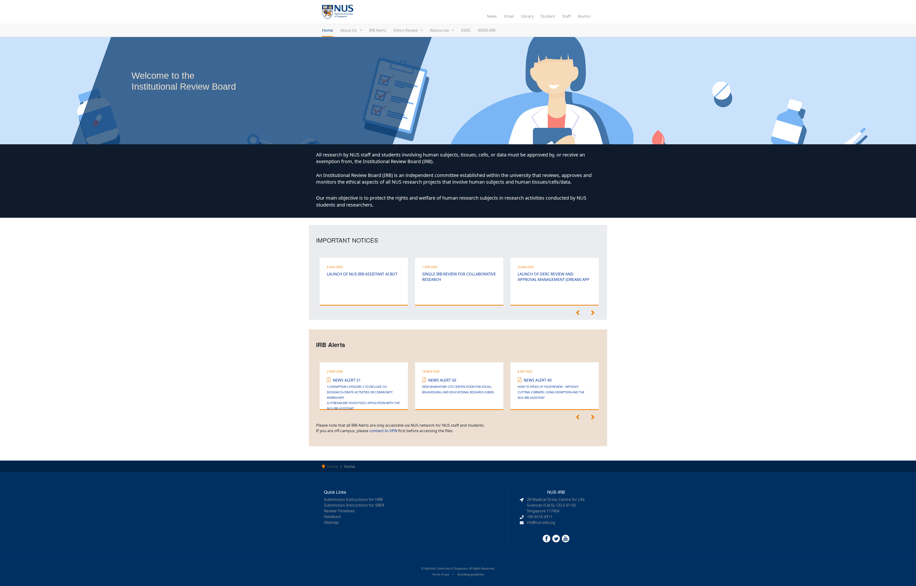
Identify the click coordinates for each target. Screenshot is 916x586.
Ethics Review (406, 30)
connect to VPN (383, 430)
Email (509, 16)
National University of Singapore (445, 568)
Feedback (332, 516)
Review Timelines (339, 510)
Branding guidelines (471, 574)
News (492, 16)
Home (327, 30)
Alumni (584, 16)
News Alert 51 (363, 394)
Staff (566, 16)
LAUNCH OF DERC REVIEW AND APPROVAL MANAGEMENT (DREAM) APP (553, 276)
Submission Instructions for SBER (354, 505)
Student (548, 16)
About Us (349, 30)
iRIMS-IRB (486, 30)
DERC (466, 30)
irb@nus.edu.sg (541, 522)
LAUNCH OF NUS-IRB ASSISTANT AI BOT (362, 274)
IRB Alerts (377, 30)
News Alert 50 (458, 386)
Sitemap (331, 522)
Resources (440, 30)
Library (527, 16)
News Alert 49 (551, 388)
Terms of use (440, 574)
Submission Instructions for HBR (353, 499)
